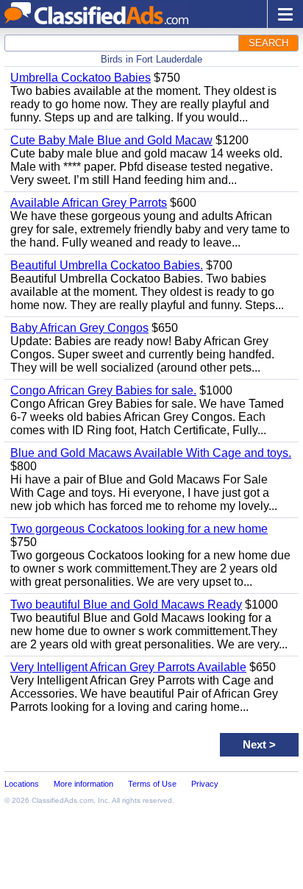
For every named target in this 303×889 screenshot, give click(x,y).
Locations (21, 783)
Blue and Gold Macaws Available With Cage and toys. (150, 453)
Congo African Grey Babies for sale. (103, 390)
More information (83, 783)
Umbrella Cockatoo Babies (80, 77)
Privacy (204, 783)
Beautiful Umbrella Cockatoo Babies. (106, 265)
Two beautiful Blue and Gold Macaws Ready (126, 604)
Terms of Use (152, 783)
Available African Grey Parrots (88, 202)
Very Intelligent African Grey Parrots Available (128, 667)
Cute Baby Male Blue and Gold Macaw (111, 140)
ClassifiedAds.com (62, 800)
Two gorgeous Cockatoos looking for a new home (139, 529)
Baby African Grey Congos (79, 328)
